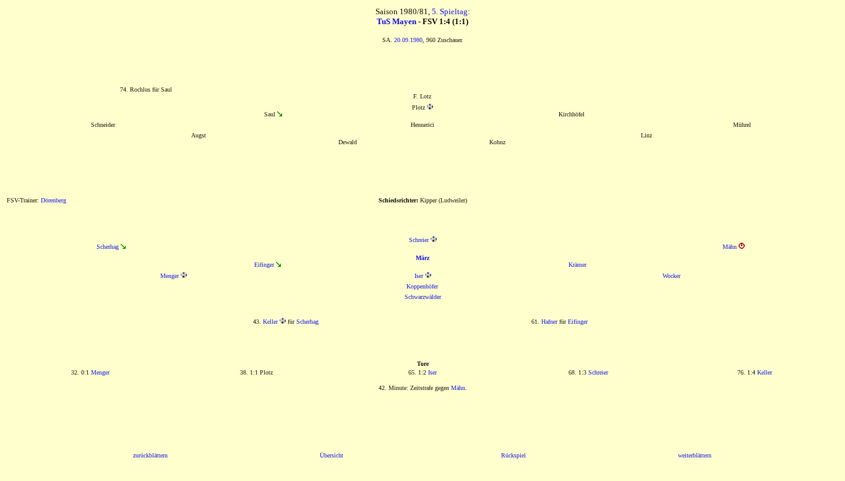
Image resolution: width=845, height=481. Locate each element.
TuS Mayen (396, 21)
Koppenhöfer (422, 286)
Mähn (730, 246)
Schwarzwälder (423, 296)
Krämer (577, 264)
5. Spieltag (450, 11)
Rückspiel (513, 455)
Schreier (419, 239)
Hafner (549, 321)
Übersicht (331, 455)
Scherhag (108, 246)
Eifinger (264, 264)
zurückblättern (150, 455)
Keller (270, 321)
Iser (418, 275)
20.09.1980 (408, 40)
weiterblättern (694, 455)
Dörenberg (53, 200)
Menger (169, 275)
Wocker (671, 275)
